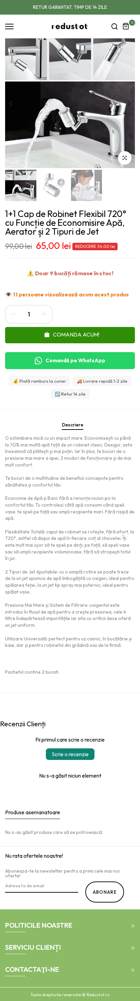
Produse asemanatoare (32, 812)
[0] (126, 26)
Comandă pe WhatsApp (75, 360)
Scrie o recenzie (70, 754)
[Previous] (15, 103)
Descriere (72, 425)
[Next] (125, 103)
